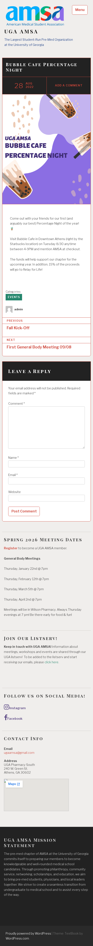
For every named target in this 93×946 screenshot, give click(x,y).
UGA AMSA (21, 31)
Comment (16, 404)
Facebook (14, 719)
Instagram (17, 708)
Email (13, 475)
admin (18, 309)
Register (11, 548)
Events (14, 297)
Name (13, 458)
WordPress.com (17, 938)
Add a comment (68, 85)
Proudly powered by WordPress (28, 933)
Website (14, 492)
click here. (52, 662)
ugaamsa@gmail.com (19, 753)
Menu (80, 10)
